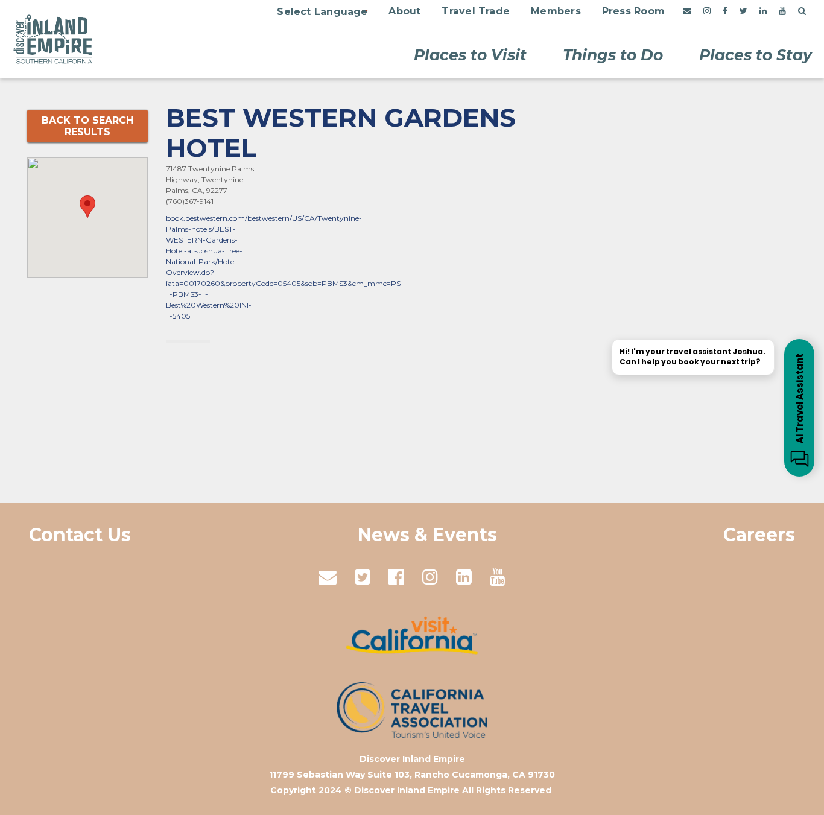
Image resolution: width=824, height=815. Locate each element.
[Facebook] (725, 11)
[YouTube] (782, 11)
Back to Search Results (87, 126)
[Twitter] (743, 11)
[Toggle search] (802, 11)
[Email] (687, 11)
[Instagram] (707, 11)
